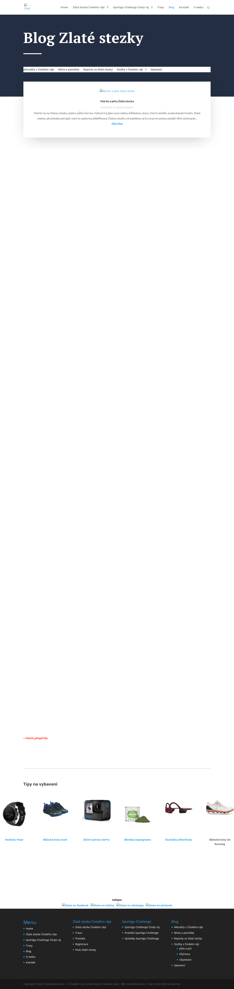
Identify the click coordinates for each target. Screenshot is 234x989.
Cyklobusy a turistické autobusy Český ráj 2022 (58, 405)
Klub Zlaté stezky (85, 949)
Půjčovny (184, 954)
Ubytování (185, 959)
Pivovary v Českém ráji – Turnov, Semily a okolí (57, 699)
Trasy (160, 7)
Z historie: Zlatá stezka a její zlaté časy (51, 454)
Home (64, 7)
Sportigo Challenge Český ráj (131, 7)
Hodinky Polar (14, 839)
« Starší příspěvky (35, 738)
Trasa (78, 932)
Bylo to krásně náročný (42, 259)
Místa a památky (68, 69)
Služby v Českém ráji (130, 69)
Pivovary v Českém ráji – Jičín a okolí (51, 650)
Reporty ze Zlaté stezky (98, 69)
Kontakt (184, 7)
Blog (171, 7)
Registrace (81, 944)
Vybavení (156, 69)
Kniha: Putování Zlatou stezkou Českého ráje (56, 601)
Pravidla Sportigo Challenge (141, 932)
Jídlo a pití (34, 656)
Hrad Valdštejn (36, 552)
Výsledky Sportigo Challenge (142, 938)
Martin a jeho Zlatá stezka (117, 101)
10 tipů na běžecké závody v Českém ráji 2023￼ (58, 209)
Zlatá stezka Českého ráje (89, 7)
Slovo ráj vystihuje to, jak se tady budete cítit (56, 356)
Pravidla (80, 938)
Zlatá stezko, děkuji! (40, 503)
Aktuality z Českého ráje (38, 69)
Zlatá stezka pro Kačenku (44, 307)
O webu (198, 7)
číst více (117, 123)
